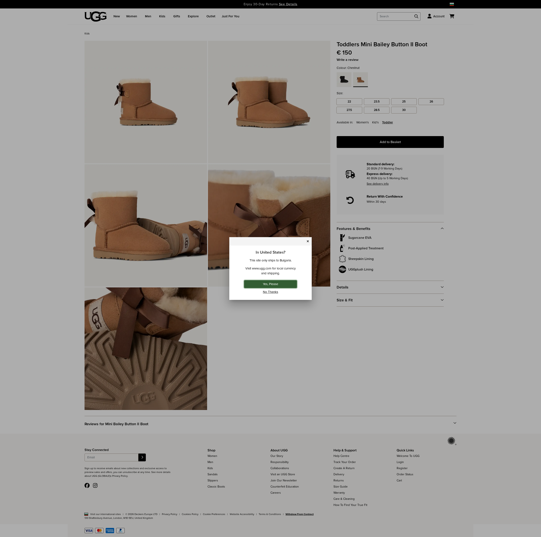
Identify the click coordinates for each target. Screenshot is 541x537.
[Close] (308, 241)
